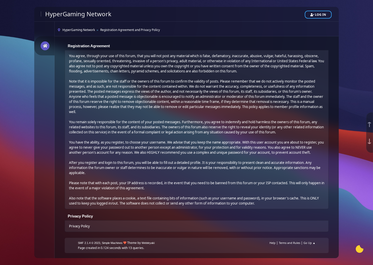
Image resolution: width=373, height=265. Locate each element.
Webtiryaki (148, 242)
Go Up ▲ (309, 243)
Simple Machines (112, 242)
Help (272, 243)
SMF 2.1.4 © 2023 (89, 242)
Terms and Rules (289, 243)
